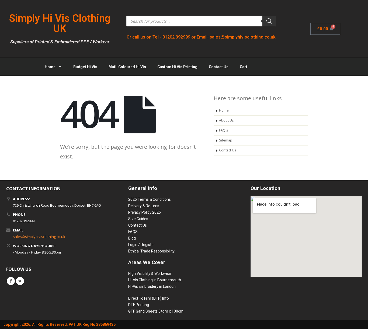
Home (50, 67)
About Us (226, 120)
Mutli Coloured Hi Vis (127, 67)
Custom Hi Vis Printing (177, 67)
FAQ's (223, 130)
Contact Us (218, 67)
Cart (243, 67)
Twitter (20, 281)
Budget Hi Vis (85, 67)
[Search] (269, 21)
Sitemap (225, 140)
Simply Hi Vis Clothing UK (59, 23)
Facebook (11, 281)
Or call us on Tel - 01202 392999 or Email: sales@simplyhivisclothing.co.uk (201, 37)
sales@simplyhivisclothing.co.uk (39, 236)
